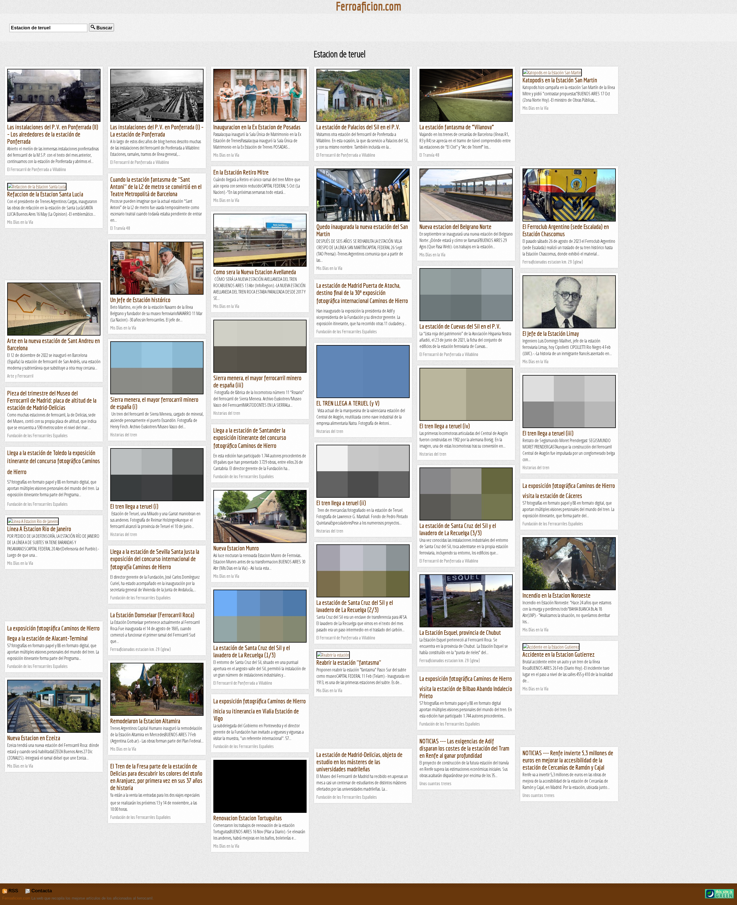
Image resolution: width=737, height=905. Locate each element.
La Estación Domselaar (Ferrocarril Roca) (152, 614)
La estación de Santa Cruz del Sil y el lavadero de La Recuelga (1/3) (251, 651)
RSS (12, 890)
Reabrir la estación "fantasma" (348, 662)
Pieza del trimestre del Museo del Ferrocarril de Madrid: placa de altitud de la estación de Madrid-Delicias (51, 400)
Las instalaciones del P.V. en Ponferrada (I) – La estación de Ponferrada (157, 130)
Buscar (103, 27)
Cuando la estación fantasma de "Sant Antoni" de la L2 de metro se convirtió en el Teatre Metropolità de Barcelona (156, 186)
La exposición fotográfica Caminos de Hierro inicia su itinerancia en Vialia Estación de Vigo (259, 709)
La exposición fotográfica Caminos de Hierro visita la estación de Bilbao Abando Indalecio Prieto (465, 687)
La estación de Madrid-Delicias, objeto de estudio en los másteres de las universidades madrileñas (359, 762)
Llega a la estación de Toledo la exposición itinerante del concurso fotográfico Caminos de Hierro (53, 462)
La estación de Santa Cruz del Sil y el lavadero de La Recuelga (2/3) (354, 606)
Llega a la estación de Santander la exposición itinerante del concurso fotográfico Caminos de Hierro (249, 438)
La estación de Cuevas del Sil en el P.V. (460, 326)
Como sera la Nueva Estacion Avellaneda (254, 271)
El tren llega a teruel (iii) (548, 433)
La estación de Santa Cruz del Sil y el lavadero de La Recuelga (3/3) (457, 529)
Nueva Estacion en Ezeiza (33, 737)
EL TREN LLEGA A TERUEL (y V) (347, 403)
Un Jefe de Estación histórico (140, 299)
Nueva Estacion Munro (236, 548)
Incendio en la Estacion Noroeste (556, 595)
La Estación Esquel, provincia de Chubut (460, 632)
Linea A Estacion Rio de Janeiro (39, 528)
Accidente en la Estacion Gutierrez (559, 654)
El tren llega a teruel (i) (134, 506)
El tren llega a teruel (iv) (444, 425)
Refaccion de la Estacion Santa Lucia (45, 194)
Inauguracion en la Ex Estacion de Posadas (257, 126)
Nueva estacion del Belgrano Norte (455, 226)
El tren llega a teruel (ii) (341, 502)
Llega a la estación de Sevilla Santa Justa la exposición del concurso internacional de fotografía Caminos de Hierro (154, 559)
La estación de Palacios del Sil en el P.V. (358, 126)
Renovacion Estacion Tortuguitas (247, 817)
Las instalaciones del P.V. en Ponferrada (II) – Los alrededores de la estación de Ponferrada (52, 134)
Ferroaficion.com (16, 898)
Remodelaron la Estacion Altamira (145, 720)
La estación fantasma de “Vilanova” (456, 126)
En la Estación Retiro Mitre (241, 172)
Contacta (41, 890)
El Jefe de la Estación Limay (551, 333)
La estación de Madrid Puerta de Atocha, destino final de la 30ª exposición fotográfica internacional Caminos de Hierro (362, 293)
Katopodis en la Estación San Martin (560, 80)
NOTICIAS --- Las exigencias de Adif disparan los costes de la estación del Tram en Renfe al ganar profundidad (464, 748)
